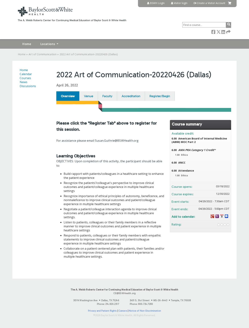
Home (26, 44)
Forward (228, 32)
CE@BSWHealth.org (124, 293)
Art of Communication (43, 54)
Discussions (28, 86)
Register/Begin (159, 96)
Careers (122, 310)
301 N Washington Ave (96, 300)
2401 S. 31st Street (160, 300)
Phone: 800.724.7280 (141, 304)
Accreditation (131, 96)
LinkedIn (223, 32)
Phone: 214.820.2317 (108, 304)
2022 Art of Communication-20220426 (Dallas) (89, 54)
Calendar (26, 74)
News (23, 82)
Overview (68, 96)
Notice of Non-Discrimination (145, 310)
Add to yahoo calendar (217, 216)
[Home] (45, 12)
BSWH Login (157, 3)
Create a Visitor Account (211, 3)
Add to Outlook (226, 216)
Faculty (107, 96)
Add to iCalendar (222, 216)
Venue (88, 96)
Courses (25, 78)
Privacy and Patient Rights (102, 310)
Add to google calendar (212, 216)
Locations (47, 44)
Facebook (213, 32)
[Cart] (229, 4)
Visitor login (180, 3)
